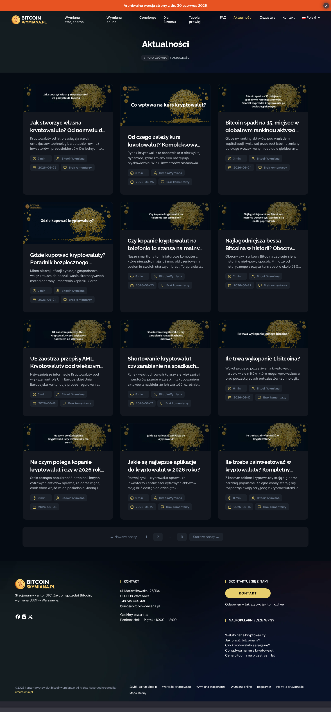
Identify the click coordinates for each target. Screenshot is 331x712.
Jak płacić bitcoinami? (242, 640)
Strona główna (155, 58)
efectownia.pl (24, 692)
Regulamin (264, 687)
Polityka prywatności (290, 687)
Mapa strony (137, 693)
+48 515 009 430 (133, 601)
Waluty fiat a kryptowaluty (245, 635)
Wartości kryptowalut (176, 687)
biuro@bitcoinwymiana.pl (140, 606)
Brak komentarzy (80, 167)
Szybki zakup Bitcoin (142, 687)
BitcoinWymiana (73, 158)
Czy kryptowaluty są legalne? (247, 645)
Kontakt (248, 593)
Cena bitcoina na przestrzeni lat (250, 655)
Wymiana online (241, 687)
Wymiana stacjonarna (210, 687)
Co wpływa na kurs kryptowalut (249, 650)
